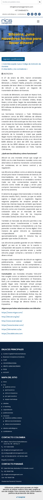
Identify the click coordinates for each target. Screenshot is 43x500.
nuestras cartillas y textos (13, 418)
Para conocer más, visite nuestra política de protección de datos (25, 492)
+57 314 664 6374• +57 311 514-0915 (16, 456)
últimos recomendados (13, 421)
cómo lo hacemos (11, 393)
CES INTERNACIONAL (9, 363)
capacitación (7, 410)
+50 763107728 (8, 471)
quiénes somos (10, 387)
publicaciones (8, 413)
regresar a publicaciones (13, 59)
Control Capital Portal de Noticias (14, 354)
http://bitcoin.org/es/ (11, 317)
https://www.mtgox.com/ (12, 312)
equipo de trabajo (11, 399)
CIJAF (5, 360)
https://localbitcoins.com (12, 333)
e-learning (7, 407)
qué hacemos (10, 390)
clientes (6, 403)
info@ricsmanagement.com (21, 7)
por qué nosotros (11, 396)
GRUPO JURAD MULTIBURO (11, 366)
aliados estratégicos (9, 14)
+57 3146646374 (21, 10)
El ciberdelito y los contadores (14, 69)
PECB (5, 369)
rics (4, 385)
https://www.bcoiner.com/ (13, 325)
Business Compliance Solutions (13, 357)
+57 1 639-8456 (9, 447)
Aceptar (21, 497)
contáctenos (21, 14)
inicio (5, 382)
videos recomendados (13, 424)
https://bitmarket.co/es (12, 329)
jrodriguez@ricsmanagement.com (15, 453)
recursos (6, 416)
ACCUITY (6, 372)
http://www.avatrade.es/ (12, 321)
